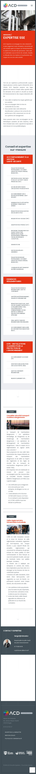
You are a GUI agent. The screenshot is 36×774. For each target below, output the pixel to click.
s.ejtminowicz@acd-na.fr (21, 650)
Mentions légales (10, 735)
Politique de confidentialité (13, 738)
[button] (32, 5)
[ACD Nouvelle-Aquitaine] (15, 5)
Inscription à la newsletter (13, 732)
